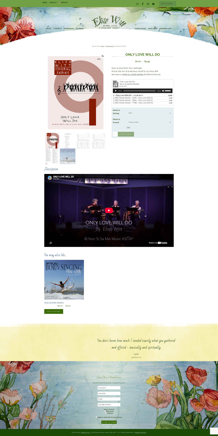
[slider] (168, 91)
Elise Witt (109, 22)
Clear (128, 127)
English (64, 2)
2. (133, 98)
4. (133, 103)
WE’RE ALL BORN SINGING (133, 74)
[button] (103, 56)
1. (128, 95)
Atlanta (110, 413)
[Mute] (163, 91)
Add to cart (126, 134)
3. (133, 100)
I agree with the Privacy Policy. (109, 417)
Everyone (110, 411)
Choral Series (110, 46)
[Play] (116, 91)
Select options (53, 311)
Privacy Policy (140, 432)
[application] (142, 91)
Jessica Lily (85, 432)
